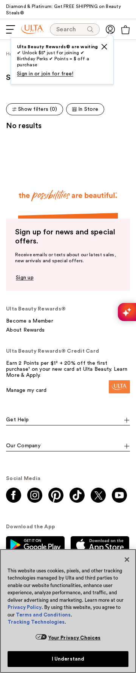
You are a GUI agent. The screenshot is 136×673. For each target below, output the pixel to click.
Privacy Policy (25, 607)
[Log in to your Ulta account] (110, 29)
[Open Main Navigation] (10, 29)
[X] (104, 47)
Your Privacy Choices (74, 637)
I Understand (68, 658)
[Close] (127, 559)
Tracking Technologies (36, 621)
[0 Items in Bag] (125, 29)
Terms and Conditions (43, 614)
